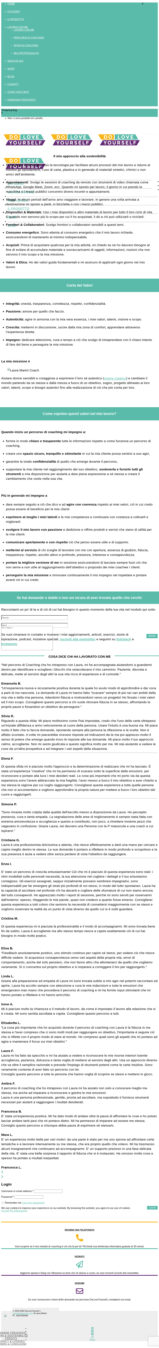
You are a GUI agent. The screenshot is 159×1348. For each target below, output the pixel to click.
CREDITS (11, 1338)
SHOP (11, 68)
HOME (11, 3)
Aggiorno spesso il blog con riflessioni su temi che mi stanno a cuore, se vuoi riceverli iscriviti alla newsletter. (79, 1273)
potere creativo (115, 378)
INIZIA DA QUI (15, 61)
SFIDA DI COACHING (26, 45)
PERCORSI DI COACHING (29, 37)
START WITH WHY (18, 92)
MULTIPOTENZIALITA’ (26, 53)
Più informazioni (18, 1211)
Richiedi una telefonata (79, 1230)
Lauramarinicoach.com (23, 1313)
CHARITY (13, 84)
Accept (5, 1211)
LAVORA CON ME (17, 27)
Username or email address (17, 1191)
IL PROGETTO (15, 19)
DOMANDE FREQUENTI (21, 100)
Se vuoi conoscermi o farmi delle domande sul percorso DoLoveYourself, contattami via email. (79, 1299)
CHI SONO (13, 11)
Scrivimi (79, 1283)
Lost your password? (33, 1202)
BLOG (10, 76)
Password (7, 1197)
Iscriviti (79, 1256)
